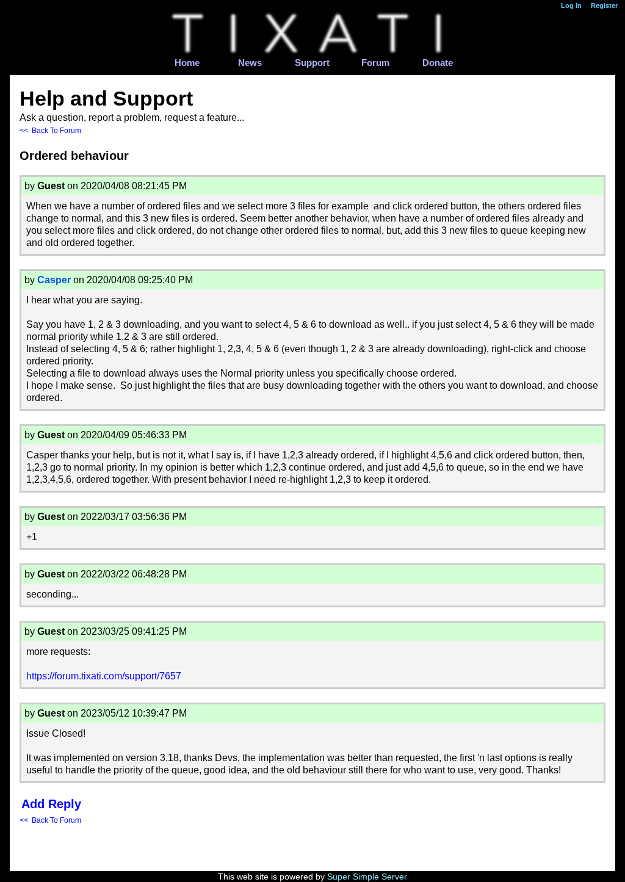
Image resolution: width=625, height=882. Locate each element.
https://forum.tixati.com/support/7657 (103, 676)
